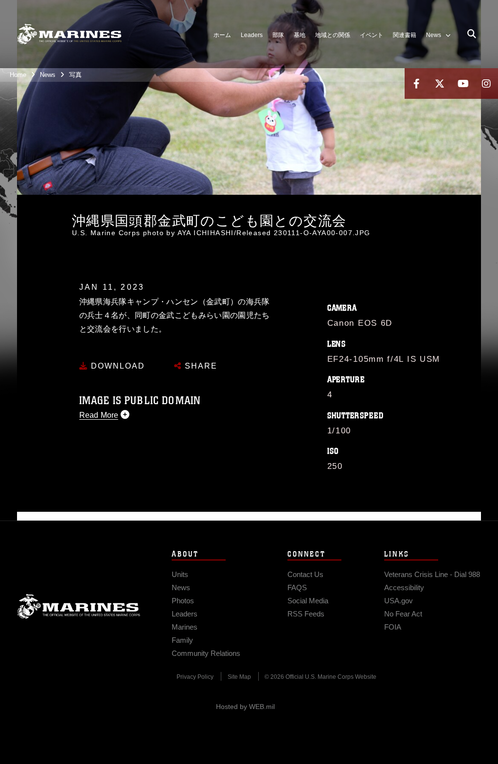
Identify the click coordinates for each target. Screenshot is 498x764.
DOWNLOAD (116, 366)
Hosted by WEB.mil (245, 706)
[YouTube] (463, 83)
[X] (439, 83)
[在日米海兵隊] (69, 34)
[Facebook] (416, 83)
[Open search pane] (471, 34)
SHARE (199, 366)
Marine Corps (79, 606)
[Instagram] (486, 83)
